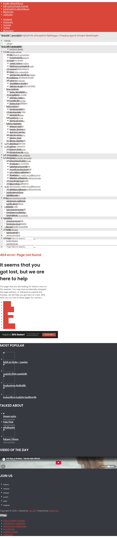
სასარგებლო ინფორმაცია (16, 9)
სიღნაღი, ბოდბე (16, 49)
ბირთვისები (15, 115)
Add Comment (9, 419)
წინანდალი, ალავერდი (19, 55)
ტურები (7, 40)
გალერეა (7, 229)
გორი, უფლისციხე (17, 80)
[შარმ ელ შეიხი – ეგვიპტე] (9, 359)
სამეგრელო (11, 80)
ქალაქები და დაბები (14, 221)
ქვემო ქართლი (12, 106)
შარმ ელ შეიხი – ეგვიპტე (15, 362)
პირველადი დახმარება (16, 201)
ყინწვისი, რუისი (16, 97)
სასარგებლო (11, 215)
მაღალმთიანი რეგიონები (17, 226)
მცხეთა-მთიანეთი (14, 135)
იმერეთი (10, 72)
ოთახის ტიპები (10, 531)
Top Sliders (8, 316)
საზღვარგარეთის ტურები (15, 6)
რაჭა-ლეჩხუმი (12, 100)
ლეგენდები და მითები (19, 180)
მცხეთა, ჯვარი (15, 137)
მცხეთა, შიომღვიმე (18, 140)
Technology (8, 308)
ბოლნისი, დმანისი (17, 109)
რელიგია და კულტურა (19, 163)
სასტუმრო (7, 218)
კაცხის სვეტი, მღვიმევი (19, 74)
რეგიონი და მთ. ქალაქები (20, 158)
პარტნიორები (12, 244)
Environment (9, 324)
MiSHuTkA (53, 510)
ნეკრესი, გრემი (16, 57)
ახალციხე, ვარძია (17, 132)
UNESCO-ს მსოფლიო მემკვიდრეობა (25, 189)
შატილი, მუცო (15, 149)
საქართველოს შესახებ (15, 160)
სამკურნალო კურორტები (20, 172)
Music (6, 319)
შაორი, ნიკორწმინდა (18, 103)
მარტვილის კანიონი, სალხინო (22, 86)
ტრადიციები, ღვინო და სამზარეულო (25, 175)
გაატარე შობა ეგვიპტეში (15, 373)
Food (5, 313)
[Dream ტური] (3, 413)
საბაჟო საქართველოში (16, 198)
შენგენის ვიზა (12, 206)
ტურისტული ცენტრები (15, 212)
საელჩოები (8, 529)
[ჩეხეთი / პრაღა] (9, 436)
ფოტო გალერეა (13, 232)
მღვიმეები (14, 175)
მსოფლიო (8, 11)
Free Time (8, 422)
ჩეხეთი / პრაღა (10, 439)
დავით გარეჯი (15, 52)
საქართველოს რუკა (14, 192)
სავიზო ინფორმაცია (13, 3)
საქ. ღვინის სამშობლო (19, 183)
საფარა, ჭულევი (16, 129)
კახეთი (9, 43)
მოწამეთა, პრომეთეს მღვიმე (22, 77)
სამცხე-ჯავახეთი (13, 123)
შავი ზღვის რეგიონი (14, 152)
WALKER (32, 510)
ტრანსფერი (9, 427)
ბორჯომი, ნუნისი (17, 126)
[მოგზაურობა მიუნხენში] (9, 382)
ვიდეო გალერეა (13, 235)
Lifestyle (7, 302)
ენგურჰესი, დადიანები (19, 72)
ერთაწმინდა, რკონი (18, 94)
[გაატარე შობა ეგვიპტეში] (9, 371)
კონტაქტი (8, 14)
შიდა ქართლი (12, 89)
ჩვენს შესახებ (12, 230)
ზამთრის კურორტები (18, 178)
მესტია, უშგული (16, 120)
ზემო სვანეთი (12, 117)
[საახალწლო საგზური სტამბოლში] (9, 394)
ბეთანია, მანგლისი (18, 112)
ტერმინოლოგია (13, 195)
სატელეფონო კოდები (14, 520)
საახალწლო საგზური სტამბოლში (19, 397)
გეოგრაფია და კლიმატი (20, 155)
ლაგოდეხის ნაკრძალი (19, 69)
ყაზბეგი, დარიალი (17, 146)
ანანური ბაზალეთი (17, 143)
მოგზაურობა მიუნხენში (14, 385)
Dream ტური (9, 416)
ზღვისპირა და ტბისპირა (16, 223)
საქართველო (9, 158)
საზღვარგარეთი (10, 155)
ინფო (6, 187)
